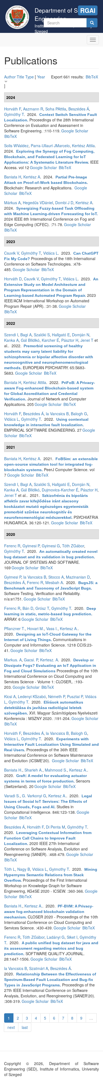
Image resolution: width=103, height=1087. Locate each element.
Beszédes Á (78, 109)
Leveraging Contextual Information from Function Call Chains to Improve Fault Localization (47, 838)
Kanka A (11, 340)
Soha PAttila (55, 109)
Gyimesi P (31, 545)
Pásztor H (69, 340)
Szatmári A (38, 968)
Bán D (28, 608)
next (11, 1027)
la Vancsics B (57, 413)
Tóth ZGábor (73, 545)
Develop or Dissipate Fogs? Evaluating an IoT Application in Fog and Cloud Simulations (50, 665)
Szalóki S (42, 334)
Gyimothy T (59, 869)
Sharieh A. (33, 770)
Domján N (80, 334)
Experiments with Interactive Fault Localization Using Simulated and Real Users (51, 744)
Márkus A (12, 202)
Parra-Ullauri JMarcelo (50, 145)
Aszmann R (33, 109)
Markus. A (13, 659)
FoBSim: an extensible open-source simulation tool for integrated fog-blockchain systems (51, 464)
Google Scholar (74, 130)
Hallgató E (61, 334)
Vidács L (50, 253)
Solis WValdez (16, 145)
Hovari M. (35, 628)
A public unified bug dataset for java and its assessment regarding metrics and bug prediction (51, 948)
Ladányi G (56, 937)
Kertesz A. (69, 628)
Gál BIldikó (30, 340)
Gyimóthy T (14, 114)
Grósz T (42, 608)
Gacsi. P (31, 659)
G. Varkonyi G (34, 795)
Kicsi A (10, 696)
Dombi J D (64, 202)
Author (10, 76)
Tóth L (9, 869)
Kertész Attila (83, 145)
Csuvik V (11, 253)
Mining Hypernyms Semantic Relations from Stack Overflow (50, 875)
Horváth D (13, 278)
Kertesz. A (49, 659)
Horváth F (12, 109)
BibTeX (92, 76)
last (25, 1027)
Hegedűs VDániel (38, 202)
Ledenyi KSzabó (32, 696)
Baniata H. (13, 770)
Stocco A (56, 577)
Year (41, 76)
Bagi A (26, 334)
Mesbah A (54, 582)
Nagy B (23, 869)
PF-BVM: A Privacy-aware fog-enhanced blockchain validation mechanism (48, 911)
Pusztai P (75, 696)
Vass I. (52, 628)
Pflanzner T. (14, 628)
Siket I (72, 937)
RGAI (87, 10)
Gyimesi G (51, 545)
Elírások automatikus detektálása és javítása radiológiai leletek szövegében (43, 707)
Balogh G (79, 413)
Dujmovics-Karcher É (60, 490)
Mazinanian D (78, 577)
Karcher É (50, 340)
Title (20, 76)
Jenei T (86, 340)
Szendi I (11, 334)
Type (29, 76)
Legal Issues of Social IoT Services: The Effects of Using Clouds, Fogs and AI (48, 801)
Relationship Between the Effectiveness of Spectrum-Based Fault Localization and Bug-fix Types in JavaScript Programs (50, 979)
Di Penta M (55, 827)
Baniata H (12, 177)
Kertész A (31, 177)
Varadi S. (12, 795)
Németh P (56, 696)
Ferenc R (12, 545)
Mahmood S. (56, 770)
